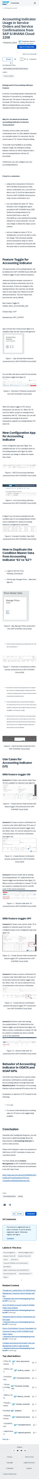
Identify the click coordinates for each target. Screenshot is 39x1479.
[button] (10, 63)
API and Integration (8, 1252)
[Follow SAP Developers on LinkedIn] (25, 1450)
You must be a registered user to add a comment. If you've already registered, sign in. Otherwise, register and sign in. (19, 1230)
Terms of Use (29, 1457)
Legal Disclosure (29, 1462)
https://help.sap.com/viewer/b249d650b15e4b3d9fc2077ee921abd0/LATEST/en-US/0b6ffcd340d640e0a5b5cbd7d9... (19, 1178)
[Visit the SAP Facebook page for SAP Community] (14, 1450)
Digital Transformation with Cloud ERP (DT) (15, 1270)
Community (15, 3)
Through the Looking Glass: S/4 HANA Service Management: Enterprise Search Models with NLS (19, 1293)
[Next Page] (21, 1280)
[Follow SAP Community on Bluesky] (18, 1450)
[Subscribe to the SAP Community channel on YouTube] (21, 1450)
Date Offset (6, 1266)
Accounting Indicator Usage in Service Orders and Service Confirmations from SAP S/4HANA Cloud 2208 (19, 28)
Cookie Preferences (9, 1474)
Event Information (8, 1273)
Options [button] (18, 50)
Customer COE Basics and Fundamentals (15, 1263)
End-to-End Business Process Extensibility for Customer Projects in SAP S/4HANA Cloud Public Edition (19, 1331)
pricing (20, 1196)
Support (29, 1468)
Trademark (9, 1468)
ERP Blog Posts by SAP (10, 8)
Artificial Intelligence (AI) (25, 1252)
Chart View (14, 1259)
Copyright (9, 1462)
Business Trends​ (23, 1256)
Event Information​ (24, 1273)
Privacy (9, 1457)
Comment (10, 1238)
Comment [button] (31, 1214)
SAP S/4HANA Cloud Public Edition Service (15, 68)
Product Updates (8, 76)
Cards (5, 1259)
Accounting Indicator (9, 1196)
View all (5, 1439)
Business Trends (8, 1256)
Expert (5, 1277)
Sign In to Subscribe (26, 47)
